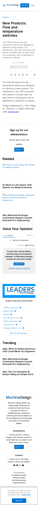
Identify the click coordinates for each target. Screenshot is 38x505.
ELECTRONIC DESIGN (19, 480)
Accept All (19, 500)
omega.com (13, 112)
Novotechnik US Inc (11, 318)
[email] (27, 75)
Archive (6, 17)
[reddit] (23, 75)
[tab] (9, 235)
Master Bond (8, 311)
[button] (4, 5)
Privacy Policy (26, 495)
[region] (19, 240)
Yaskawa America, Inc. (12, 328)
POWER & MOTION (19, 483)
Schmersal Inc (9, 325)
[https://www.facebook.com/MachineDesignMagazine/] (14, 465)
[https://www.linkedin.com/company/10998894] (17, 465)
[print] (34, 75)
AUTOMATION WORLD (19, 475)
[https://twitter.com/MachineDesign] (20, 465)
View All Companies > (19, 333)
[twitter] (19, 75)
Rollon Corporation (10, 321)
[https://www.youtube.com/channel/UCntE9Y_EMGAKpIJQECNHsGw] (23, 465)
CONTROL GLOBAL (19, 478)
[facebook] (11, 75)
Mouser (6, 314)
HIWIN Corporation (11, 308)
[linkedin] (15, 75)
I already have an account (19, 268)
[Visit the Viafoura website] (29, 245)
